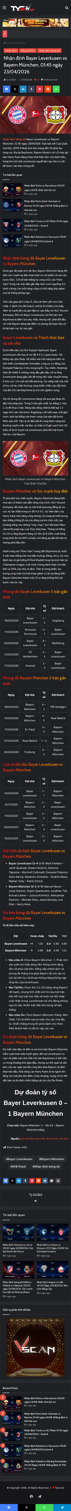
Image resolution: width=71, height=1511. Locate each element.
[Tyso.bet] (22, 7)
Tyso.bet (59, 1487)
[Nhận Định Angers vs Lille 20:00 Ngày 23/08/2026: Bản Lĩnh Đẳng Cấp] (52, 1270)
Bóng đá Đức (28, 50)
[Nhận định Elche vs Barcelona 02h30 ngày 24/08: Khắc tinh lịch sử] (12, 189)
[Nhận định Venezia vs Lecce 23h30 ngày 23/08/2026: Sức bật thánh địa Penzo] (18, 1233)
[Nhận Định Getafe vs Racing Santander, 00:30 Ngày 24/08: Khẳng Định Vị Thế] (12, 1466)
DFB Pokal (19, 1166)
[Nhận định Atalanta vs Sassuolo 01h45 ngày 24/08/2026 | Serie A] (12, 241)
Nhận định (20, 43)
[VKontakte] (45, 1180)
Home (9, 43)
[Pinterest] (31, 1180)
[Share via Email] (51, 1180)
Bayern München (52, 1159)
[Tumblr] (25, 1180)
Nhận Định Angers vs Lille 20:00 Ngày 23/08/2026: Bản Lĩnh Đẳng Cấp (52, 1285)
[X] (12, 1180)
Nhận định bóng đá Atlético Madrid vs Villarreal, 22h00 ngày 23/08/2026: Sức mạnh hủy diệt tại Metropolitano (18, 1287)
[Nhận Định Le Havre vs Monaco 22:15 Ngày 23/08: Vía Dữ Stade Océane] (52, 1233)
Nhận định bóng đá (49, 50)
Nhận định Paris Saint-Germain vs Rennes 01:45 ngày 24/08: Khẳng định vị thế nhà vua (45, 206)
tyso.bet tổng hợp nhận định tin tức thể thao (44, 1138)
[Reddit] (38, 1180)
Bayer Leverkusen (20, 1159)
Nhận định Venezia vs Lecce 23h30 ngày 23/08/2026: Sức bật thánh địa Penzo (18, 1248)
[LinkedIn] (18, 1180)
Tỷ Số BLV (11, 79)
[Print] (58, 1180)
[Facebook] (5, 1180)
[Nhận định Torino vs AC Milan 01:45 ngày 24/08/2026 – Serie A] (12, 225)
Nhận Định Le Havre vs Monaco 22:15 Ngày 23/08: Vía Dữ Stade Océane (52, 1248)
